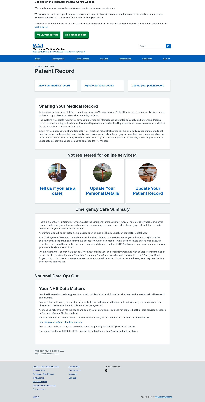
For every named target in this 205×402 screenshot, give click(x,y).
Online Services (82, 59)
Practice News (125, 59)
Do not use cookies (75, 35)
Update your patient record (148, 85)
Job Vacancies (39, 389)
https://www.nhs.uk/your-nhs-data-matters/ (60, 322)
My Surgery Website (163, 397)
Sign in (36, 397)
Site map (72, 378)
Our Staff (104, 59)
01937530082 (57, 52)
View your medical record (54, 85)
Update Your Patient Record (148, 190)
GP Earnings (38, 378)
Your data (73, 374)
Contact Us (147, 59)
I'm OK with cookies (47, 35)
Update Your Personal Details (102, 190)
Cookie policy (74, 370)
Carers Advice (39, 370)
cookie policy (41, 27)
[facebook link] (106, 370)
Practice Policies (40, 382)
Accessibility (74, 366)
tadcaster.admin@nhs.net (74, 52)
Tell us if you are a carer (57, 190)
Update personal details (99, 85)
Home (37, 59)
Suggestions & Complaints (44, 385)
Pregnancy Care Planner (43, 374)
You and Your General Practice (46, 366)
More (166, 59)
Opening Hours (58, 59)
